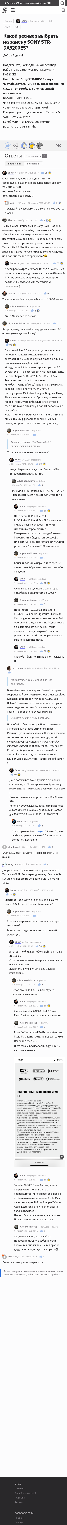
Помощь (19, 1522)
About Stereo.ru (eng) (25, 1492)
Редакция (20, 1497)
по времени (33, 163)
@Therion (35, 307)
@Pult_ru (23, 890)
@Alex (22, 263)
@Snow (21, 203)
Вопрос (8, 20)
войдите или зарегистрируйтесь (44, 1274)
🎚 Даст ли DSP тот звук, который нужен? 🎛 (27, 3)
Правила (19, 1517)
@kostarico (29, 770)
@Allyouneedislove (28, 341)
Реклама (19, 1502)
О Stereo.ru (20, 1488)
